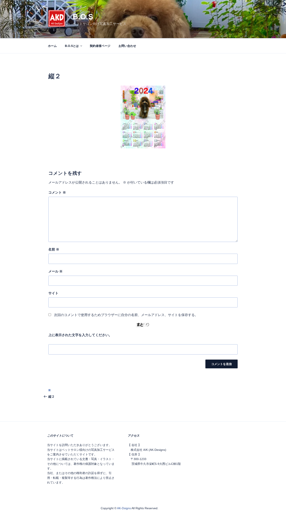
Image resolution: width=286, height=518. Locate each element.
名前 (53, 249)
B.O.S (83, 16)
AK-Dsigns (124, 508)
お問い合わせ (127, 46)
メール (55, 271)
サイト (53, 293)
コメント (57, 192)
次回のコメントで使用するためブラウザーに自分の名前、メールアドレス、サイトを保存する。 (126, 315)
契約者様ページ (100, 46)
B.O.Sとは (72, 46)
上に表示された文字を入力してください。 (80, 335)
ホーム (52, 46)
